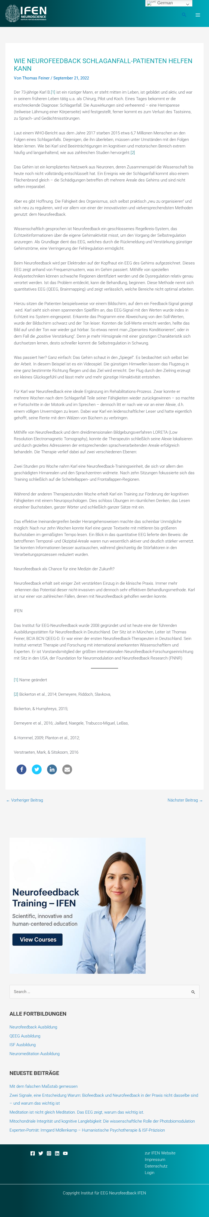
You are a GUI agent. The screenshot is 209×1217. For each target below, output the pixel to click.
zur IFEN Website (160, 1153)
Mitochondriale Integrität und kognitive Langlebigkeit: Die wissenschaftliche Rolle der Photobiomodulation (102, 1121)
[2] (133, 152)
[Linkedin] (57, 1153)
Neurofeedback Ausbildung (33, 1027)
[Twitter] (40, 1153)
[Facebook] (32, 1153)
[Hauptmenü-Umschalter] (198, 15)
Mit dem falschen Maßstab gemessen (44, 1086)
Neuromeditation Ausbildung (35, 1053)
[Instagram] (49, 1153)
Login (149, 1172)
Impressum (155, 1159)
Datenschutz (156, 1166)
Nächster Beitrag (185, 800)
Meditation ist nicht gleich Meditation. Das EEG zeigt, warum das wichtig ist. (77, 1112)
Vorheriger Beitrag (24, 800)
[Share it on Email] (67, 773)
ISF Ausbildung (23, 1044)
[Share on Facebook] (21, 773)
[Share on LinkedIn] (52, 773)
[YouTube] (65, 1153)
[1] (53, 92)
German (164, 3)
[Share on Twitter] (37, 773)
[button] (184, 14)
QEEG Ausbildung (25, 1036)
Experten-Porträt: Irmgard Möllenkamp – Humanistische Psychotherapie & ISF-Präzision (87, 1130)
